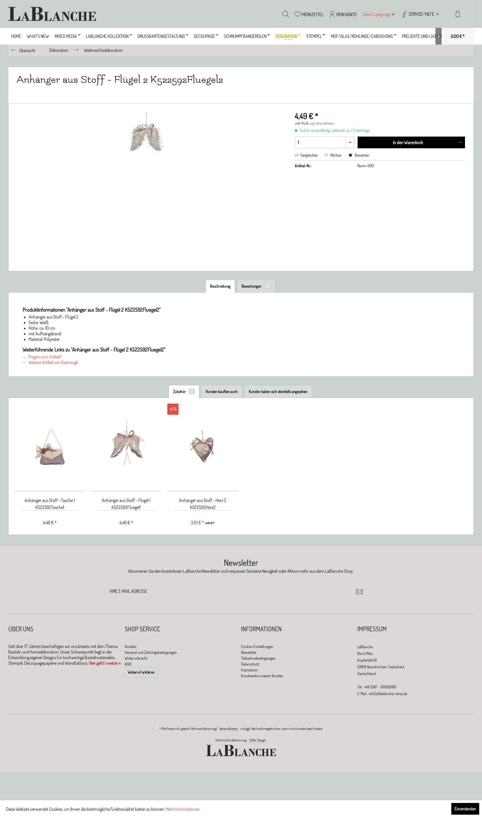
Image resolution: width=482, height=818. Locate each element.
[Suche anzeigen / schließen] (286, 14)
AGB (128, 664)
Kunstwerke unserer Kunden (262, 675)
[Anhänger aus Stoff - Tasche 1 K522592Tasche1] (49, 447)
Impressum (249, 669)
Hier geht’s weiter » (104, 663)
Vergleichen (309, 155)
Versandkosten (229, 729)
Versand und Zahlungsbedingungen (151, 652)
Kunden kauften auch (222, 391)
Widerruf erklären (141, 672)
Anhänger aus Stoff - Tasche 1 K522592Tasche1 (50, 503)
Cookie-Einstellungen (257, 646)
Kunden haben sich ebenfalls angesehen (278, 391)
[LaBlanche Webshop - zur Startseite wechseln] (52, 14)
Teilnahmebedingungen (258, 658)
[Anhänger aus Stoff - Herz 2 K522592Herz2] (202, 447)
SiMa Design (257, 740)
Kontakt (130, 646)
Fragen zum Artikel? (45, 357)
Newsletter (249, 652)
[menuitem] (420, 14)
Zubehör (183, 391)
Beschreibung (220, 286)
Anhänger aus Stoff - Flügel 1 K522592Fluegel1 (126, 503)
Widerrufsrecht (136, 658)
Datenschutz (250, 664)
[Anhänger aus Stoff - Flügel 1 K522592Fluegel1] (126, 447)
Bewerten (361, 155)
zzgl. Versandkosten (322, 123)
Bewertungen (255, 286)
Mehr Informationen (183, 809)
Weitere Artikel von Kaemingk (53, 362)
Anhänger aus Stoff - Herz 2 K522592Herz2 (202, 503)
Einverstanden (465, 808)
